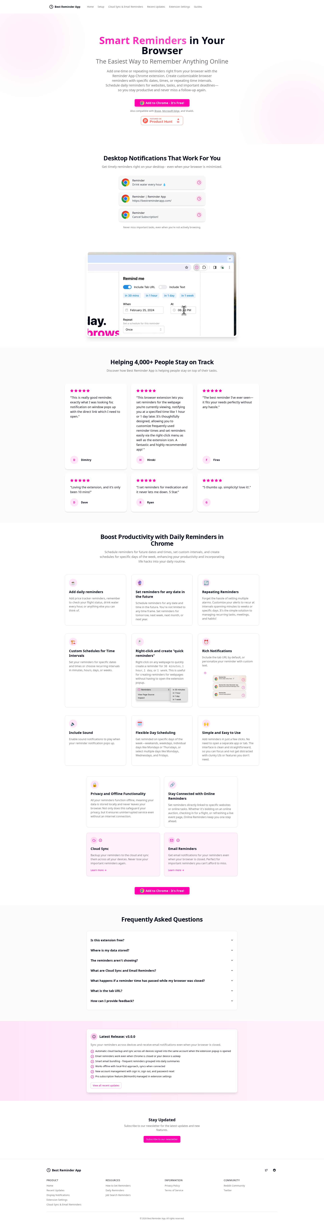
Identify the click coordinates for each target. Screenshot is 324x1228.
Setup (101, 6)
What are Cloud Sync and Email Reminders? (123, 970)
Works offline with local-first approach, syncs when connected (130, 1066)
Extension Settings (179, 6)
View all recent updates (106, 1085)
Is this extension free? (107, 940)
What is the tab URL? (106, 991)
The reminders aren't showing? (114, 960)
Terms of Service (174, 1190)
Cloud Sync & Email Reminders (125, 6)
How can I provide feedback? (112, 1001)
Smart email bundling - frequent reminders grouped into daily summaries (137, 1061)
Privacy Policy (172, 1185)
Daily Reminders (115, 1190)
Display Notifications (58, 1195)
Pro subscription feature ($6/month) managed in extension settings (133, 1076)
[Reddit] (274, 1170)
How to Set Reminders (118, 1185)
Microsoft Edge (170, 110)
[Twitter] (266, 1170)
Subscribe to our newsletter (162, 1139)
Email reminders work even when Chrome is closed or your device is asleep (138, 1056)
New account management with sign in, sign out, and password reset (134, 1071)
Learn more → (98, 870)
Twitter (228, 1190)
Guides (198, 6)
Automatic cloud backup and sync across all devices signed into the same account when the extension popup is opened (163, 1051)
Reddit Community (234, 1185)
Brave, (158, 110)
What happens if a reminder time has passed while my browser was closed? (148, 981)
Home (90, 6)
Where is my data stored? (110, 950)
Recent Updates (156, 6)
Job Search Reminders (118, 1195)
